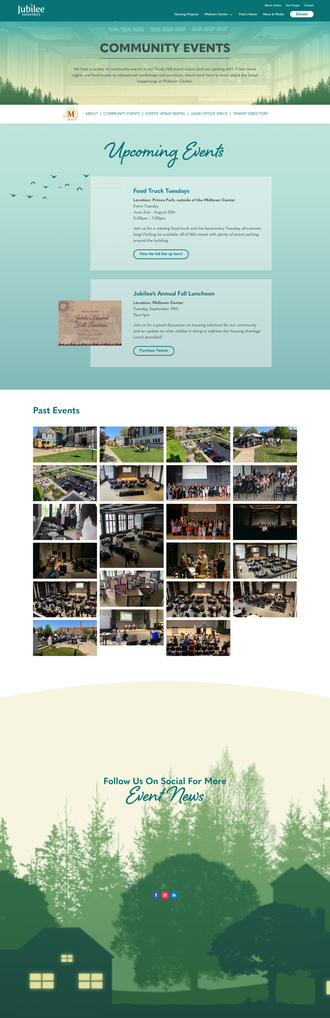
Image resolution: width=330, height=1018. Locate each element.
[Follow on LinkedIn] (174, 895)
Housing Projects (186, 14)
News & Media (273, 14)
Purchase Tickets (154, 351)
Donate (302, 14)
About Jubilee (273, 5)
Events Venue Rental (165, 114)
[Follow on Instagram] (165, 895)
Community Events (121, 114)
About (92, 114)
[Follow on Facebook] (156, 895)
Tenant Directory (250, 114)
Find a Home (248, 14)
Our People (293, 5)
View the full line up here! (161, 254)
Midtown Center (216, 14)
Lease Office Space (209, 114)
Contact (309, 5)
